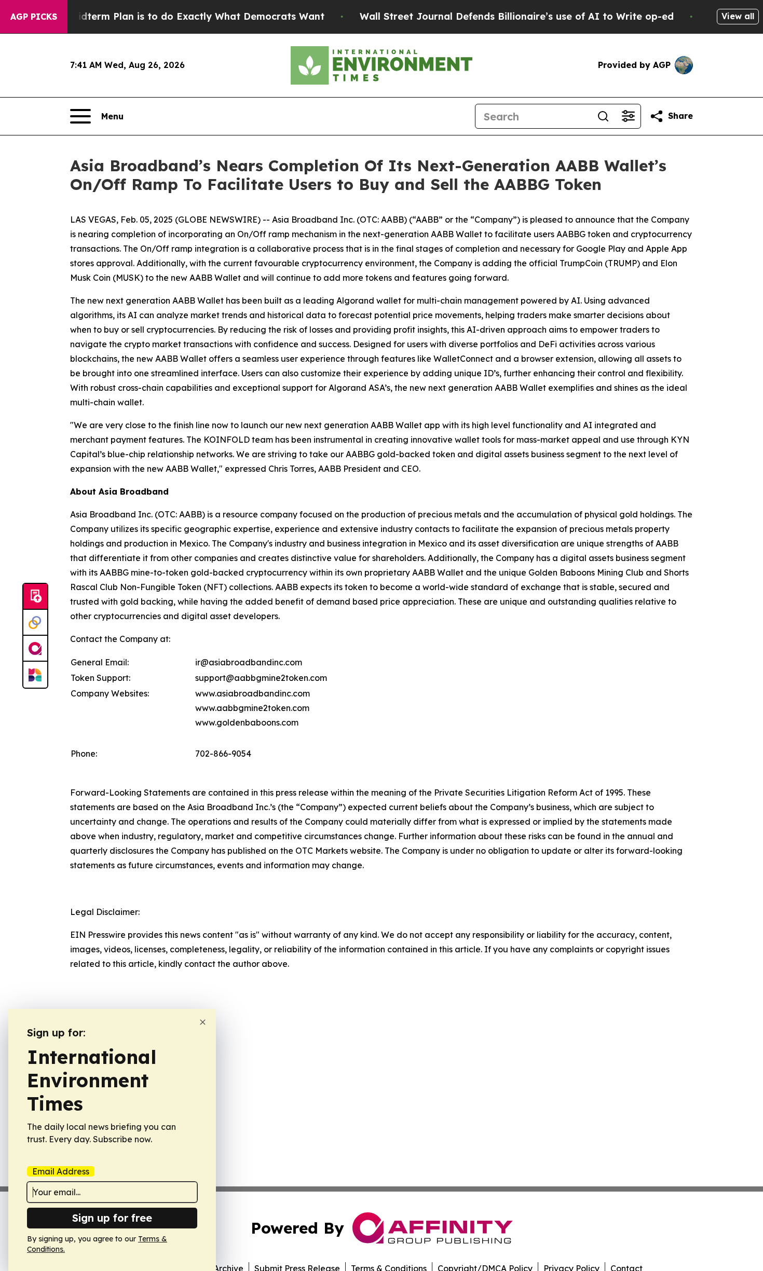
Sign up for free (112, 1217)
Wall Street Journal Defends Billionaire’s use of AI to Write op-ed (517, 16)
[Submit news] (35, 597)
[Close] (203, 1022)
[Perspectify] (35, 623)
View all (737, 16)
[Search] (603, 116)
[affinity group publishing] (35, 649)
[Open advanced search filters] (628, 116)
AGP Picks (33, 16)
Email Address (60, 1171)
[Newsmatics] (35, 675)
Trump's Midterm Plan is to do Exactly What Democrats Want (177, 16)
